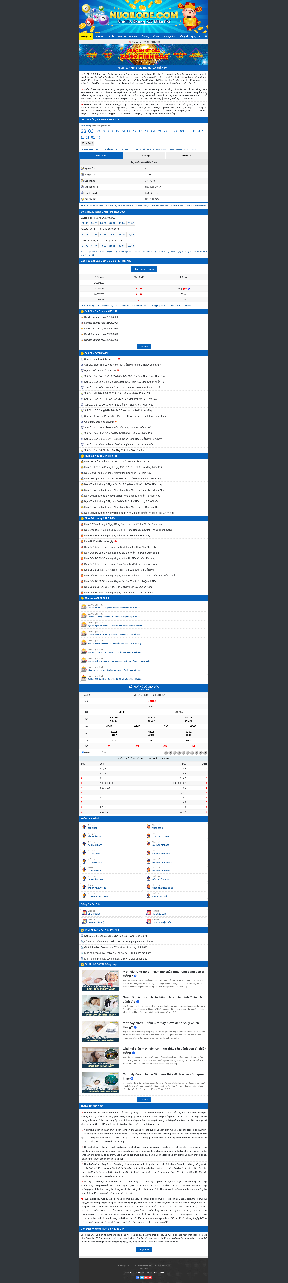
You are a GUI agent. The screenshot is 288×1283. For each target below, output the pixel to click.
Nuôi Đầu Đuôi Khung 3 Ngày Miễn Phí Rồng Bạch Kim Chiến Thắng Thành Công (128, 530)
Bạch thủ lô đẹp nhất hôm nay (100, 370)
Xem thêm (144, 347)
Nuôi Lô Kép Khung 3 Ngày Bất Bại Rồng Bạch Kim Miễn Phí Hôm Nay (122, 495)
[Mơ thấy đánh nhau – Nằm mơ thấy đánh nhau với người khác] (100, 1082)
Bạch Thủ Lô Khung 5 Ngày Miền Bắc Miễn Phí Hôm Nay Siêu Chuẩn (121, 501)
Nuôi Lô (122, 36)
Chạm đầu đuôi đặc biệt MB (99, 422)
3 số (105, 752)
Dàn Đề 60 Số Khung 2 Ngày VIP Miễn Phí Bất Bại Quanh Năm (118, 587)
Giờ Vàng (144, 36)
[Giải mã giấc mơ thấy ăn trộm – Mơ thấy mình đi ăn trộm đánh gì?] (100, 1005)
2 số (96, 752)
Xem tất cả (87, 143)
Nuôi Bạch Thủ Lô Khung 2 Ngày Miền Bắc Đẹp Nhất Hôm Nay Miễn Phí (123, 467)
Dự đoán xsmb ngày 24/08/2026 (101, 328)
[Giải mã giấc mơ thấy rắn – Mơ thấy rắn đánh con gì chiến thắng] (100, 1057)
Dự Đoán (99, 36)
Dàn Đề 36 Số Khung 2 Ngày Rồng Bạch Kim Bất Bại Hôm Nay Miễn (121, 564)
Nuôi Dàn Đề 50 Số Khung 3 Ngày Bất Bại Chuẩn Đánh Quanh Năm (120, 581)
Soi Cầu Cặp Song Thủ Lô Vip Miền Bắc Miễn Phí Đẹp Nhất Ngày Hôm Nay (124, 376)
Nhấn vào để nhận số (144, 269)
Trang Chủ (86, 36)
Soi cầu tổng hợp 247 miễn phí (101, 359)
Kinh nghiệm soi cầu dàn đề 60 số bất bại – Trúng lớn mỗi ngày (118, 953)
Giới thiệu (139, 1273)
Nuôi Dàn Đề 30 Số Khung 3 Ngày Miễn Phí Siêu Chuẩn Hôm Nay (119, 558)
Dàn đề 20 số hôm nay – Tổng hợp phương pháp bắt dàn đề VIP (118, 941)
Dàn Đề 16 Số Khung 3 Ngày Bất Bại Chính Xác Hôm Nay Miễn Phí (120, 547)
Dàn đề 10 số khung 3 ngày (99, 541)
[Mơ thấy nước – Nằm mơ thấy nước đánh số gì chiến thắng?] (100, 1031)
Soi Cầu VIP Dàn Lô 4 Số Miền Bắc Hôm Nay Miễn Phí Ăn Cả (117, 393)
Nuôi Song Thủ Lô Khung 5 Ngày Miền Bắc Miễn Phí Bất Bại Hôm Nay (121, 507)
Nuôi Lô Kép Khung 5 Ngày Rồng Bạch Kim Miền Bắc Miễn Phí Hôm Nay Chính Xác (129, 513)
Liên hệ (149, 1273)
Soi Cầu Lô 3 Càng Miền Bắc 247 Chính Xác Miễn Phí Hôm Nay (118, 410)
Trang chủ (128, 1273)
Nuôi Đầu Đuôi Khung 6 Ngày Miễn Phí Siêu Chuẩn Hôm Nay (117, 535)
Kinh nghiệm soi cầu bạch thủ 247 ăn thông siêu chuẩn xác (115, 958)
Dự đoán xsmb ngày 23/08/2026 (101, 334)
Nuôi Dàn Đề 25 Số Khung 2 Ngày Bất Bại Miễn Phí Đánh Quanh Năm (121, 552)
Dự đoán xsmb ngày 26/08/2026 (101, 317)
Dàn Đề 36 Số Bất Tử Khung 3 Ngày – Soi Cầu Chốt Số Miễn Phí (119, 570)
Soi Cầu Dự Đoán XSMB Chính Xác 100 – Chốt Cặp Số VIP (116, 936)
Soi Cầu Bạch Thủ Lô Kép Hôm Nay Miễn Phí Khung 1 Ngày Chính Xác (122, 365)
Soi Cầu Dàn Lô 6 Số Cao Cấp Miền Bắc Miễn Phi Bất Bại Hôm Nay (120, 399)
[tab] (101, 155)
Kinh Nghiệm (168, 36)
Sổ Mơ (155, 36)
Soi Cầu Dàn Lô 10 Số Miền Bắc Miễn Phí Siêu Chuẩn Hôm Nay (118, 404)
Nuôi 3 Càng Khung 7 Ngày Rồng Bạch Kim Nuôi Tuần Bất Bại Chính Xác (123, 524)
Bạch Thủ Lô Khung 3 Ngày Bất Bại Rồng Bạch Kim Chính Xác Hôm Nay (123, 484)
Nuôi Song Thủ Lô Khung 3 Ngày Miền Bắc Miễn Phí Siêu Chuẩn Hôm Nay (124, 490)
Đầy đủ (87, 752)
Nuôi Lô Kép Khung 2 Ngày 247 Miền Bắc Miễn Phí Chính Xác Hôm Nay (122, 478)
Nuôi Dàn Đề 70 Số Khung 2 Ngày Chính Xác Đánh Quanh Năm (118, 592)
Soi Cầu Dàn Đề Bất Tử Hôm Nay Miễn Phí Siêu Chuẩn (114, 450)
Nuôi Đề (133, 36)
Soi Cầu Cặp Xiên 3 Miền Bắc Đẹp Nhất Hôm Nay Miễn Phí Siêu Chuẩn (122, 387)
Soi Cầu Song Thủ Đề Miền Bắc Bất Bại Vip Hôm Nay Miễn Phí (118, 433)
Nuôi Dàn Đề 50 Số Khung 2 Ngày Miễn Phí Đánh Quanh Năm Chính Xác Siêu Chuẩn (130, 575)
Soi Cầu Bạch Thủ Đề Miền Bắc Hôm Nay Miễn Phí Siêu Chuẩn (118, 427)
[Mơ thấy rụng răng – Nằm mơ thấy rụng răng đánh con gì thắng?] (100, 980)
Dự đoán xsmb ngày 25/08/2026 (101, 323)
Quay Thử (196, 36)
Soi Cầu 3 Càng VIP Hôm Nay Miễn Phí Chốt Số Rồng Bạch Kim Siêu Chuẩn (125, 416)
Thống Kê (183, 36)
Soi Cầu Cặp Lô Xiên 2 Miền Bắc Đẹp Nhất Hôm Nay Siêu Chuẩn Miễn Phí (124, 382)
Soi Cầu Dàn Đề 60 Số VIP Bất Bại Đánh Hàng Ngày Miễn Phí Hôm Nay (123, 439)
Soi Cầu (111, 36)
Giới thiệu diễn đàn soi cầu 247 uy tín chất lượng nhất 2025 (115, 947)
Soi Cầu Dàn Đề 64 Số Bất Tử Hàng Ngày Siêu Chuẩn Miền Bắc (118, 444)
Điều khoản (159, 1273)
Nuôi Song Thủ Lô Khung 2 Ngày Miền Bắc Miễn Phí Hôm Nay (117, 473)
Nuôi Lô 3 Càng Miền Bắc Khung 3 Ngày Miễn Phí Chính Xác (117, 461)
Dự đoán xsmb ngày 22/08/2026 (101, 340)
